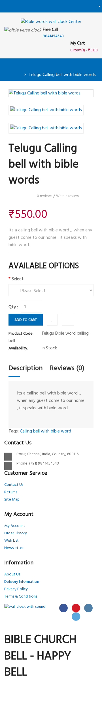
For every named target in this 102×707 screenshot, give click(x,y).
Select (18, 279)
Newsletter (14, 548)
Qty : (13, 307)
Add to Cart (25, 320)
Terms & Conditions (20, 596)
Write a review (67, 196)
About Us (12, 574)
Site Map (12, 499)
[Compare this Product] (68, 320)
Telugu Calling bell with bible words (62, 75)
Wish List (11, 540)
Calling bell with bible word (45, 431)
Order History (15, 533)
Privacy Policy (16, 589)
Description (25, 368)
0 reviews (44, 196)
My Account (14, 526)
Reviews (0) (67, 368)
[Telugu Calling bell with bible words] (51, 93)
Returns (10, 492)
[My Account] (97, 6)
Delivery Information (21, 582)
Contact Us (13, 485)
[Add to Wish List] (52, 320)
